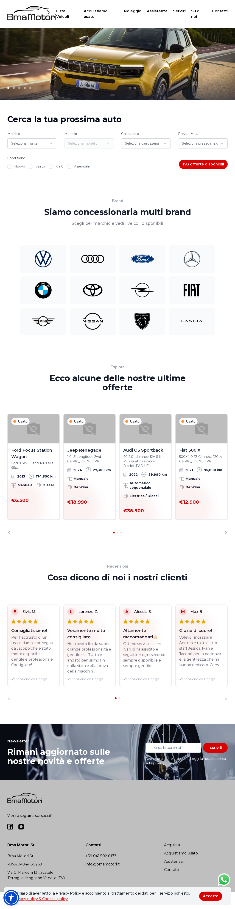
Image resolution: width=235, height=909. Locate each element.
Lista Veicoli (62, 14)
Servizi (179, 11)
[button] (11, 897)
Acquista (172, 845)
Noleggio (132, 11)
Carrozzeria (130, 134)
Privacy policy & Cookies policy (40, 899)
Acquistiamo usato (96, 14)
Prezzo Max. (188, 134)
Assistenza (157, 11)
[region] (117, 474)
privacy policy (164, 763)
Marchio (13, 134)
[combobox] (32, 143)
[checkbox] (9, 167)
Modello (70, 134)
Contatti (220, 11)
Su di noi (195, 14)
